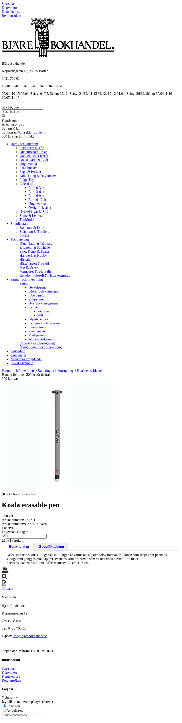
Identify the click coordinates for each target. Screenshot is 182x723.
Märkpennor (37, 335)
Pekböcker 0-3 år (32, 148)
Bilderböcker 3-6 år (33, 152)
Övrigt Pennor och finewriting (41, 347)
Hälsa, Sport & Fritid (34, 263)
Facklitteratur (20, 239)
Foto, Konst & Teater (34, 251)
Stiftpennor (36, 299)
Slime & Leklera (31, 215)
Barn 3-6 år (36, 192)
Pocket (24, 235)
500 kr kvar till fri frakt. (18, 136)
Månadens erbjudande (26, 359)
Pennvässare (37, 331)
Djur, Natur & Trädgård (36, 243)
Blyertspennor (38, 319)
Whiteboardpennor (41, 339)
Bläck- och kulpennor (43, 291)
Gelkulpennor (38, 287)
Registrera (13, 706)
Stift (40, 315)
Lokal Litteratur (22, 363)
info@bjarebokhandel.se (30, 636)
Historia (25, 259)
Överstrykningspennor (44, 303)
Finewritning (37, 327)
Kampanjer (18, 355)
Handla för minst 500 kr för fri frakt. (27, 376)
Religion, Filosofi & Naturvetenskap (45, 275)
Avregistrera (15, 710)
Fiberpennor (37, 295)
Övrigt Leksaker (39, 207)
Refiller (33, 307)
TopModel (27, 219)
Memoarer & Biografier (36, 271)
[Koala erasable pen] (57, 436)
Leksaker (26, 184)
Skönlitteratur (20, 223)
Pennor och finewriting (27, 279)
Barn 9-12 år (37, 200)
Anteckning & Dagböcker (38, 176)
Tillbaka (7, 588)
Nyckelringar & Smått (35, 211)
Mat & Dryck (29, 267)
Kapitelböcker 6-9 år (34, 156)
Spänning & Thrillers (34, 231)
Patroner (43, 311)
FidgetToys (27, 180)
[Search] (3, 116)
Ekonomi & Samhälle (35, 247)
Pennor (25, 283)
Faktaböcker (28, 168)
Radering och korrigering (37, 343)
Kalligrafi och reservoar (44, 323)
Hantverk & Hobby (33, 255)
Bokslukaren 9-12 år (34, 160)
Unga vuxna (28, 164)
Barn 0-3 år (36, 188)
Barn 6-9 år (36, 196)
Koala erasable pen (90, 370)
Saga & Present (30, 172)
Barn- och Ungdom (24, 144)
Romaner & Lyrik (32, 227)
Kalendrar (18, 351)
